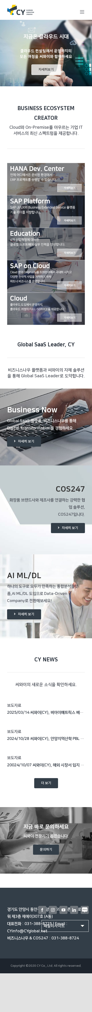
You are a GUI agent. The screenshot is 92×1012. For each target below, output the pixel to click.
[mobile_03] (46, 231)
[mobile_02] (46, 199)
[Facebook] (42, 910)
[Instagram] (53, 910)
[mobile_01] (46, 166)
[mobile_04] (46, 263)
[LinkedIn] (74, 910)
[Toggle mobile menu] (82, 11)
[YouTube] (63, 910)
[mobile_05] (46, 296)
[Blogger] (85, 910)
